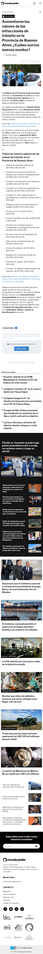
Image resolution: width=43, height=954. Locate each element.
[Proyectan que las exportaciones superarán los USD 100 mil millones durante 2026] (21, 719)
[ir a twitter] (5, 909)
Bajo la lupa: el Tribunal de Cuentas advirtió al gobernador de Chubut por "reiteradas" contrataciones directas (14, 821)
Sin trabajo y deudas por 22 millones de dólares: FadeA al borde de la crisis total (13, 548)
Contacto (6, 900)
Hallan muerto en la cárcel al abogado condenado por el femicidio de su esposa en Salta (13, 488)
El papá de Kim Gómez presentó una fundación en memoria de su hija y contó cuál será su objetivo (21, 413)
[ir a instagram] (16, 909)
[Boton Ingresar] (34, 3)
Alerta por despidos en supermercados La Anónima (13, 786)
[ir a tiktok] (22, 909)
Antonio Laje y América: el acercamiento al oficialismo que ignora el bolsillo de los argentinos (13, 500)
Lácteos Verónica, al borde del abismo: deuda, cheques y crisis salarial (20, 425)
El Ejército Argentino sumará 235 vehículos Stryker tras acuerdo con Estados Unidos (13, 523)
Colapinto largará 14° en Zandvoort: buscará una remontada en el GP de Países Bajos (22, 401)
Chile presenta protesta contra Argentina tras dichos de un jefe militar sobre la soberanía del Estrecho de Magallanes (14, 536)
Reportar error (8, 897)
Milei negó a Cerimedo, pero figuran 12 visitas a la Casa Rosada (13, 809)
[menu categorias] (40, 3)
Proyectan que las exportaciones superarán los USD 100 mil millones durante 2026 (21, 736)
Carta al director (9, 894)
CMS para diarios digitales (24, 951)
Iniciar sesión (21, 348)
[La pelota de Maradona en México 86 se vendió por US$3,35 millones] (21, 757)
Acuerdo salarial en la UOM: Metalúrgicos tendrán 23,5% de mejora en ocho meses (20, 380)
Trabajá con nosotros (11, 903)
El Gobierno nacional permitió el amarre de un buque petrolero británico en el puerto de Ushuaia (19, 627)
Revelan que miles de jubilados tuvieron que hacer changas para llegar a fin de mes (19, 699)
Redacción (7, 891)
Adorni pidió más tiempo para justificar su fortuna (13, 798)
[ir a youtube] (11, 909)
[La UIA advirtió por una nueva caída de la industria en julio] (21, 647)
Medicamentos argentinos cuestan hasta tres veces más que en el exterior (14, 512)
